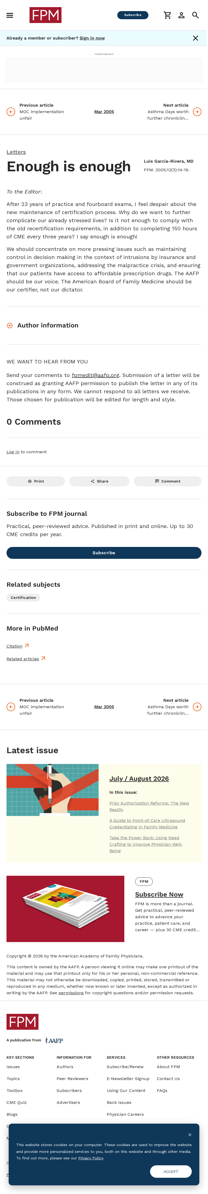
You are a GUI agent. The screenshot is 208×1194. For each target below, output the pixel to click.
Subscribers (69, 1090)
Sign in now (92, 38)
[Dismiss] (196, 38)
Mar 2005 (104, 111)
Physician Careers (125, 1114)
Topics (13, 1078)
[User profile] (181, 15)
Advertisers (68, 1102)
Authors (65, 1066)
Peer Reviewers (72, 1078)
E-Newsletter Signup (128, 1078)
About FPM (168, 1066)
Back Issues (119, 1102)
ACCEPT (171, 1171)
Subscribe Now (159, 894)
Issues (13, 1066)
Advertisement (104, 54)
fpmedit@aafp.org (95, 375)
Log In (13, 451)
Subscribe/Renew (125, 1066)
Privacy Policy (90, 1158)
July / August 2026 (139, 778)
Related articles (22, 658)
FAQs (162, 1090)
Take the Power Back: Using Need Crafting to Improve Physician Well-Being (146, 844)
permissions (71, 992)
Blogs (12, 1114)
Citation (14, 646)
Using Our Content (126, 1090)
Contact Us (168, 1078)
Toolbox (14, 1090)
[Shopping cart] (167, 15)
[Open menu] (10, 15)
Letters (16, 152)
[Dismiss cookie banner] (190, 1134)
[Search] (196, 15)
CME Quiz (16, 1102)
